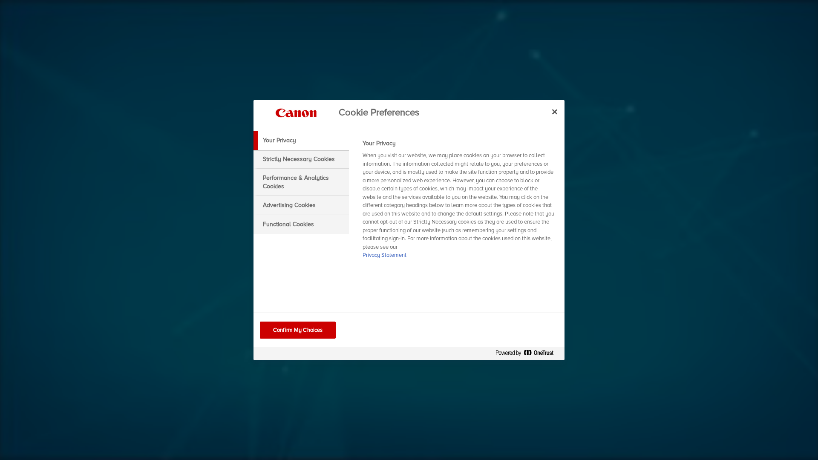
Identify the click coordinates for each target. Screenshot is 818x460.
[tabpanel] (460, 202)
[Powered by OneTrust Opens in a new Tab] (527, 354)
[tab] (301, 140)
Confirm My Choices (298, 330)
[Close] (554, 111)
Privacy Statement (384, 255)
